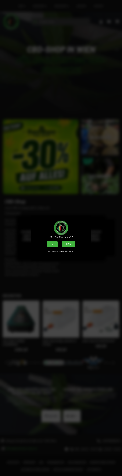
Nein (68, 244)
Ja (52, 244)
